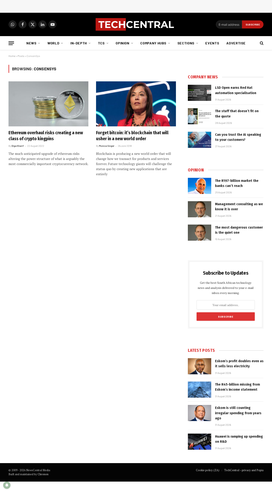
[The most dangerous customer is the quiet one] (199, 233)
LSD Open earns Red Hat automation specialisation (235, 90)
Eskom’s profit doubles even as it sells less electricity (239, 363)
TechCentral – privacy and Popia (244, 470)
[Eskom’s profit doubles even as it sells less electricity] (199, 366)
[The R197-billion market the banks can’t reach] (199, 186)
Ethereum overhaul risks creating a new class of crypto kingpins (45, 136)
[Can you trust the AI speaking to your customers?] (199, 140)
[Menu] (11, 43)
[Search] (261, 43)
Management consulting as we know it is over (239, 206)
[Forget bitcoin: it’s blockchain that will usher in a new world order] (136, 103)
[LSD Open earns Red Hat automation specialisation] (199, 93)
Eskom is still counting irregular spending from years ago (238, 413)
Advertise (236, 43)
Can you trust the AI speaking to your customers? (238, 137)
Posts (21, 55)
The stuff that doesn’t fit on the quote (237, 113)
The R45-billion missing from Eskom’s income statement (237, 387)
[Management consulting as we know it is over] (199, 209)
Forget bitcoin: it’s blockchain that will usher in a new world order (132, 136)
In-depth (78, 43)
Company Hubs (153, 43)
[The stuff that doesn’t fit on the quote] (199, 116)
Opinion (122, 43)
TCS (101, 43)
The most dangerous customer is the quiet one (239, 230)
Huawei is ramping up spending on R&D (239, 439)
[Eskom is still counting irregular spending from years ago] (199, 413)
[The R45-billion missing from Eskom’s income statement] (199, 390)
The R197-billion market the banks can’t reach (236, 183)
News (31, 43)
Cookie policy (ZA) (207, 470)
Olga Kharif (17, 145)
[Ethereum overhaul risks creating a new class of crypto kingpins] (48, 103)
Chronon (43, 474)
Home (12, 55)
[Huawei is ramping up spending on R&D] (199, 442)
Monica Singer (106, 145)
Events (212, 43)
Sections (185, 43)
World (53, 43)
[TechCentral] (136, 24)
